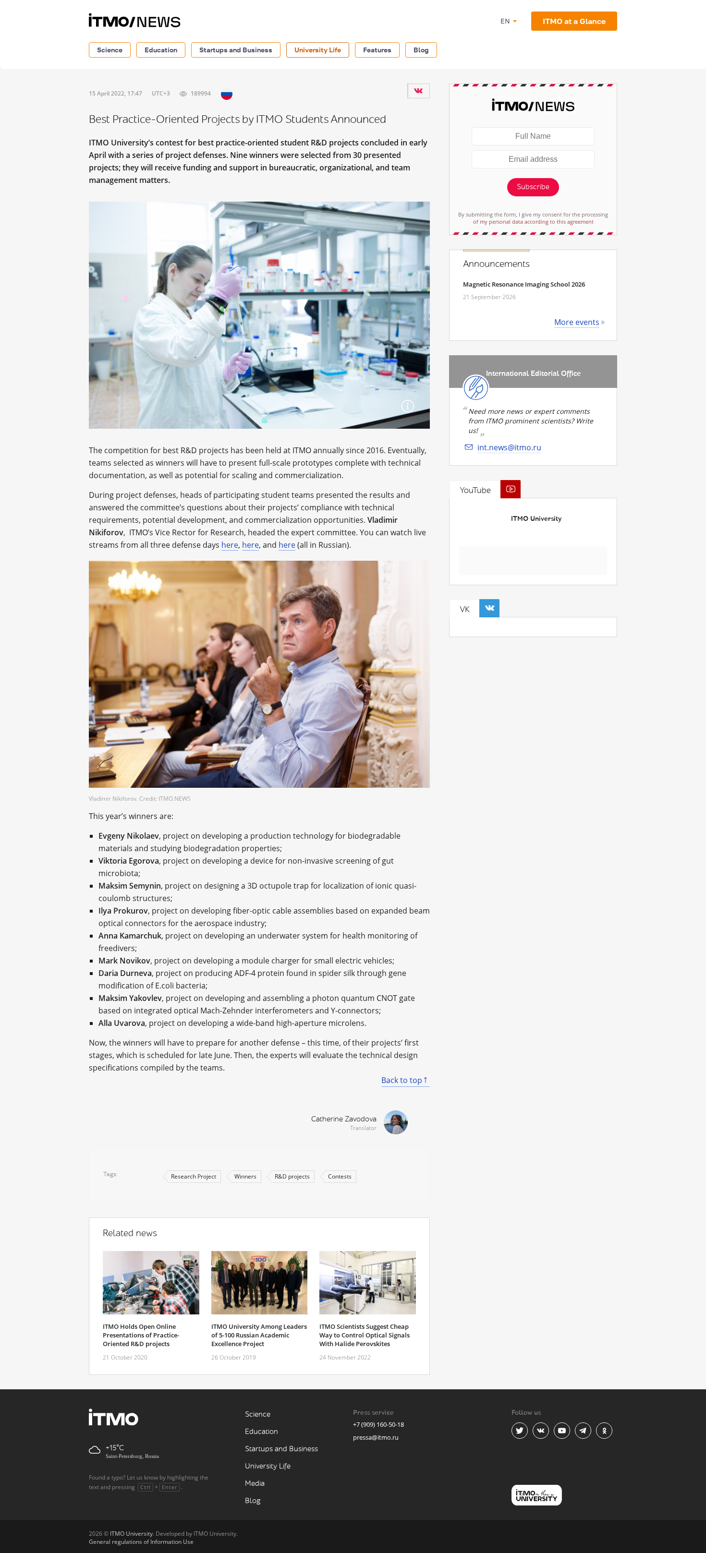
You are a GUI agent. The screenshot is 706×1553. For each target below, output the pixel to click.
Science (109, 50)
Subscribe (533, 187)
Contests (340, 1176)
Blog (421, 50)
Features (377, 50)
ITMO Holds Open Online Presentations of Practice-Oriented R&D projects (141, 1335)
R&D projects (292, 1176)
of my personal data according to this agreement (533, 221)
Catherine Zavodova (344, 1119)
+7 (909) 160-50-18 (378, 1424)
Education (161, 50)
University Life (317, 50)
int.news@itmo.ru (509, 447)
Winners (245, 1176)
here (229, 545)
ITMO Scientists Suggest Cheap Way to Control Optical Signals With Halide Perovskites (364, 1335)
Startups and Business (235, 50)
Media (255, 1483)
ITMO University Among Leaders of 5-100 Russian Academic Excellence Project (259, 1335)
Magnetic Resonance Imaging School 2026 (524, 284)
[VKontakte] (418, 91)
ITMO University (536, 519)
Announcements (496, 264)
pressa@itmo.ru (376, 1437)
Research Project (193, 1176)
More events (576, 322)
